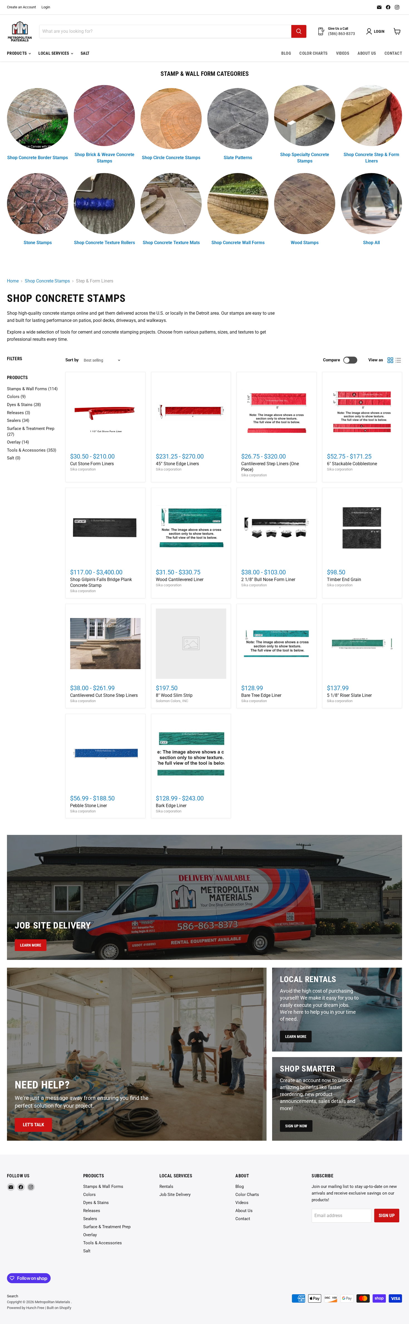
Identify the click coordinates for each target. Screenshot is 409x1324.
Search (12, 1296)
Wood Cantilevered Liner (179, 579)
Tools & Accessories (102, 1242)
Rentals (166, 1186)
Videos (342, 53)
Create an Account (21, 7)
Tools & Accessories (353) (31, 450)
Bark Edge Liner (171, 805)
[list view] (398, 360)
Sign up (387, 1215)
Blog (286, 53)
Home (13, 281)
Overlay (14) (18, 442)
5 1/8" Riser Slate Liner (349, 695)
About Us (367, 53)
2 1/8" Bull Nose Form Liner (268, 579)
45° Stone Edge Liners (177, 463)
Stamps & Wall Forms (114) (32, 388)
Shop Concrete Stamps (47, 281)
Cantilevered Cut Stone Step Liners (104, 695)
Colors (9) (16, 396)
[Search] (298, 31)
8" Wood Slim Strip (174, 695)
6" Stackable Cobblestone (352, 463)
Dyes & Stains (96, 1202)
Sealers (90, 1218)
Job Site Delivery (175, 1194)
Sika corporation (83, 469)
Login (45, 7)
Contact (393, 53)
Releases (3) (18, 412)
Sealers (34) (18, 420)
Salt (85, 53)
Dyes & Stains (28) (24, 404)
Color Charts (313, 53)
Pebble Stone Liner (88, 805)
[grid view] (390, 360)
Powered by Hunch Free (25, 1308)
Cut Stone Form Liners (92, 463)
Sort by (72, 360)
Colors (89, 1194)
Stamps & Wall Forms (103, 1186)
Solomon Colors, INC (172, 701)
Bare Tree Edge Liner (261, 695)
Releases (91, 1210)
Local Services (54, 53)
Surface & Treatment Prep (106, 1226)
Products (17, 53)
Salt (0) (13, 457)
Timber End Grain (344, 579)
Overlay (90, 1234)
